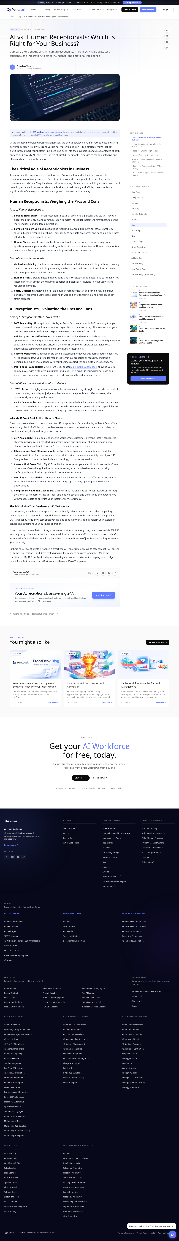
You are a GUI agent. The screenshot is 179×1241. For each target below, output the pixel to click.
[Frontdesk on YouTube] (18, 857)
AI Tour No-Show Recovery (15, 1044)
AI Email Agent (10, 931)
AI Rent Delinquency (13, 1053)
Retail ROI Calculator (72, 1073)
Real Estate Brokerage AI (152, 847)
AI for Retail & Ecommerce (153, 833)
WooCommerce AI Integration (76, 1058)
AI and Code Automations (133, 941)
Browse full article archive (43, 614)
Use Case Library (109, 857)
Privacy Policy (142, 1233)
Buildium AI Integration (14, 1082)
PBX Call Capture (11, 950)
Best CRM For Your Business (75, 1158)
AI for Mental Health (131, 1039)
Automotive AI (148, 862)
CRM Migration (10, 1201)
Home (12, 17)
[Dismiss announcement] (176, 2)
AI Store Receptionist (72, 1029)
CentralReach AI (129, 1068)
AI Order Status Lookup (73, 1034)
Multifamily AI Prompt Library (17, 1130)
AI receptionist (10, 833)
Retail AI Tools (69, 1068)
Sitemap (106, 867)
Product (34, 9)
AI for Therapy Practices (152, 838)
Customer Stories (94, 9)
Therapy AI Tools (129, 1073)
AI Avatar (8, 960)
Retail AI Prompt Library (73, 1077)
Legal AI (145, 857)
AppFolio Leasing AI (12, 1106)
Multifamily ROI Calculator (15, 1126)
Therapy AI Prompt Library (133, 1082)
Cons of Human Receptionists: (145, 155)
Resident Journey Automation (17, 1029)
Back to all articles (20, 614)
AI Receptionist (109, 828)
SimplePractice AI (129, 1053)
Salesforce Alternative (72, 1168)
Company (111, 9)
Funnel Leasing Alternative (16, 1092)
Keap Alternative (70, 1192)
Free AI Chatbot (11, 993)
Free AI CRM (9, 997)
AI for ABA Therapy (130, 1029)
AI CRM (66, 921)
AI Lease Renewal (12, 1058)
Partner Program (61, 9)
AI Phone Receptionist (13, 921)
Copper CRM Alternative (73, 1206)
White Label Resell (71, 843)
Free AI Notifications (13, 1002)
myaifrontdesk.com (52, 132)
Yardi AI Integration (12, 1063)
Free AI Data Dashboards (54, 1002)
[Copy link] (166, 47)
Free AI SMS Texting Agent (93, 988)
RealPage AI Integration (14, 1068)
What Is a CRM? (11, 1158)
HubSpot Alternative (72, 1163)
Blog (19, 17)
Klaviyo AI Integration (72, 1063)
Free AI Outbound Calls (92, 1002)
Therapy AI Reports (130, 1087)
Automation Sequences (132, 931)
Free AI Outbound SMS (14, 1006)
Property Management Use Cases (18, 1034)
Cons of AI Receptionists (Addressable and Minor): (148, 174)
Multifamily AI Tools (12, 1121)
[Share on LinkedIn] (166, 36)
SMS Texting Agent (12, 936)
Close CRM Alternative (73, 1197)
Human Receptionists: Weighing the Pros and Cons (146, 145)
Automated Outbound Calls (134, 921)
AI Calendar (68, 931)
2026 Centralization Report (114, 881)
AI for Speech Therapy (132, 1034)
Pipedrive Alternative (72, 1173)
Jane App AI (127, 1063)
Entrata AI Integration (13, 1077)
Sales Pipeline (10, 1168)
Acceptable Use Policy (166, 1233)
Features (106, 847)
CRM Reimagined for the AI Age (116, 833)
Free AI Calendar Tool (91, 997)
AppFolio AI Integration (14, 1073)
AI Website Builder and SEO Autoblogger (22, 941)
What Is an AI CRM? (12, 1163)
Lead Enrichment (11, 1177)
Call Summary (10, 1211)
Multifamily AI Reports (14, 1135)
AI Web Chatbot (11, 926)
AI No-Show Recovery (131, 1044)
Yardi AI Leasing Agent (14, 1111)
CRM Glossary (10, 1153)
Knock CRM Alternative (14, 1097)
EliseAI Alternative (12, 1087)
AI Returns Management (74, 1044)
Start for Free (148, 9)
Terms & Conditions (126, 1233)
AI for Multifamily (149, 828)
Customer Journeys (110, 852)
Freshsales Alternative (73, 1211)
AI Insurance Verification (133, 1049)
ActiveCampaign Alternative (75, 1201)
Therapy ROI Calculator (132, 1077)
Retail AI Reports (70, 1082)
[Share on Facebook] (166, 41)
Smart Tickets (69, 926)
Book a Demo (130, 9)
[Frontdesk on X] (6, 857)
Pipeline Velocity (11, 1187)
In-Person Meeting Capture (16, 955)
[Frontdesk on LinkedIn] (12, 857)
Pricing (47, 9)
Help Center (107, 843)
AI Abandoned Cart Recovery (75, 1039)
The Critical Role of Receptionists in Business (147, 138)
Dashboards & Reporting (74, 941)
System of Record (11, 1197)
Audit (153, 1233)
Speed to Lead (10, 1182)
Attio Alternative (70, 1216)
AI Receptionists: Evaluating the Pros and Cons (147, 160)
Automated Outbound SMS (134, 926)
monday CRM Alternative (74, 1182)
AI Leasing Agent (11, 1039)
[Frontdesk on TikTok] (23, 857)
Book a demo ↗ (11, 845)
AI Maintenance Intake (14, 1049)
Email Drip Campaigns (132, 936)
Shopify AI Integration (73, 1053)
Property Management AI (153, 843)
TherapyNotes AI (129, 1058)
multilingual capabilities (83, 366)
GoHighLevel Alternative (73, 1187)
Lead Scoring (10, 1173)
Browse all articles (156, 642)
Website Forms (10, 945)
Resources (76, 9)
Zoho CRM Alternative (72, 1177)
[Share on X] (166, 30)
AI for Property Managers (15, 1116)
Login (165, 9)
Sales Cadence (10, 1192)
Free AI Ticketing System (53, 997)
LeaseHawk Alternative (14, 1102)
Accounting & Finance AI (152, 852)
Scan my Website (131, 2)
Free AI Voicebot (50, 993)
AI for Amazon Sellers (72, 1049)
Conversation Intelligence (15, 1206)
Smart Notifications (71, 936)
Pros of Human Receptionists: (145, 151)
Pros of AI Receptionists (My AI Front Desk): (148, 167)
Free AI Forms (88, 993)
